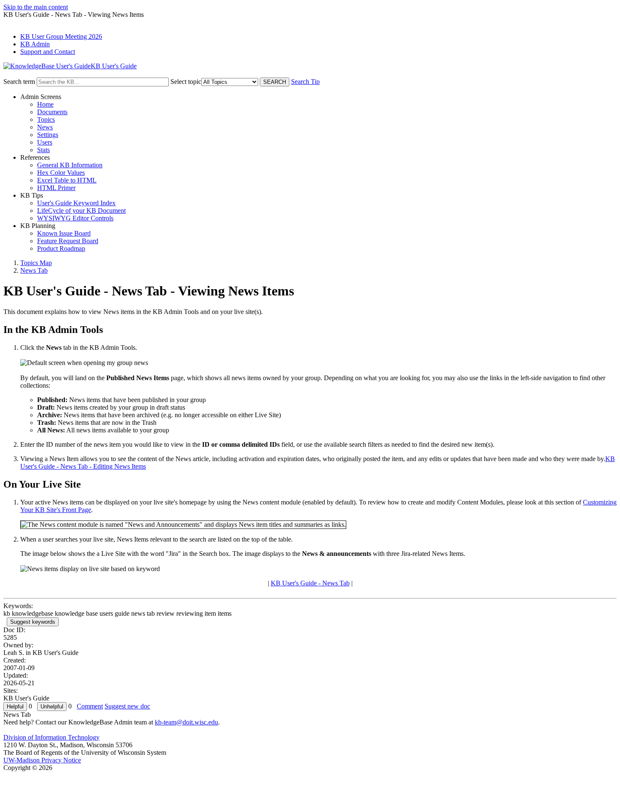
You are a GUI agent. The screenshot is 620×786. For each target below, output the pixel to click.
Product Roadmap (61, 248)
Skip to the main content (35, 7)
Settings (47, 134)
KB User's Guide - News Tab (310, 583)
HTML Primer (56, 187)
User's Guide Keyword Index (76, 203)
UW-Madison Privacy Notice (42, 760)
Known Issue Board (64, 233)
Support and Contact (47, 51)
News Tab (34, 270)
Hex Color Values (61, 172)
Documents (52, 111)
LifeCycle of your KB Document (81, 210)
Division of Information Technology (51, 737)
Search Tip (305, 81)
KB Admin (35, 44)
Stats (43, 149)
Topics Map (36, 262)
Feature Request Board (67, 240)
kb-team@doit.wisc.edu (186, 722)
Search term (19, 81)
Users (44, 142)
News (45, 127)
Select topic (185, 81)
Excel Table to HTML (67, 180)
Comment (90, 706)
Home (45, 104)
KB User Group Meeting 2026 (61, 36)
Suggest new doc (127, 706)
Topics (46, 119)
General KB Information (69, 165)
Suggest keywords (32, 622)
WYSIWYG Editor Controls (75, 218)
